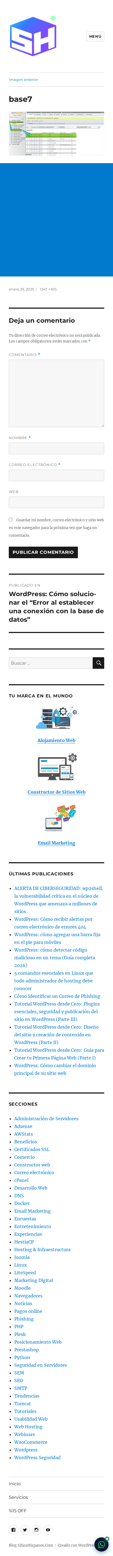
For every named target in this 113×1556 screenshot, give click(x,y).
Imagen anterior (23, 79)
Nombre (20, 437)
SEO (18, 1380)
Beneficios (25, 1141)
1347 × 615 (48, 289)
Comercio (24, 1157)
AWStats (23, 1134)
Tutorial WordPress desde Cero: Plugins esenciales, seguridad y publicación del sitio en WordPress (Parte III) (57, 1011)
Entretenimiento (32, 1226)
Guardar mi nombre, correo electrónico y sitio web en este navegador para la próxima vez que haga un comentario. (56, 528)
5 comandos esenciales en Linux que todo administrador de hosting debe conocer (53, 980)
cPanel (21, 1180)
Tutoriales (25, 1411)
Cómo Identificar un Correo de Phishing (57, 996)
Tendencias (26, 1396)
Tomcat (22, 1403)
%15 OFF (18, 1510)
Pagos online (28, 1311)
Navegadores (28, 1296)
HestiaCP (24, 1242)
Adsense (23, 1126)
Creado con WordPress (77, 1545)
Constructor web (32, 1165)
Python (22, 1357)
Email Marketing (32, 1211)
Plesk (20, 1334)
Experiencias (28, 1234)
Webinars (24, 1434)
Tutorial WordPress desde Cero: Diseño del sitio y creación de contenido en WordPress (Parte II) (56, 1034)
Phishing (24, 1319)
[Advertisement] (56, 219)
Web (14, 491)
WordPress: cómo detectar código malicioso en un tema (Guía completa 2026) (54, 957)
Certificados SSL (32, 1149)
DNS (19, 1195)
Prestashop (26, 1349)
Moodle (22, 1288)
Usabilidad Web (31, 1419)
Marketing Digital (33, 1280)
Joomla (22, 1257)
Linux (20, 1265)
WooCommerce (30, 1442)
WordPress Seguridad (37, 1457)
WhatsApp (101, 1544)
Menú (95, 36)
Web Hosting (28, 1426)
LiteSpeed (25, 1272)
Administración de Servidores (46, 1118)
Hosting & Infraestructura (42, 1249)
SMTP (20, 1388)
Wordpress (26, 1450)
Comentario (24, 354)
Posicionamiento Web (38, 1342)
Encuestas (25, 1218)
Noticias (23, 1303)
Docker (22, 1203)
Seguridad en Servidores (40, 1365)
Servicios (18, 1497)
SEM (19, 1373)
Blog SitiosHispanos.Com (31, 1545)
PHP (18, 1326)
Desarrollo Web (30, 1188)
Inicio (15, 1483)
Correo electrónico (35, 464)
